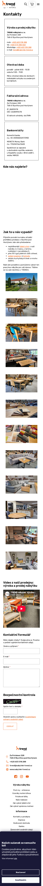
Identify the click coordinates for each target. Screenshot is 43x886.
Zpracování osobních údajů (21, 830)
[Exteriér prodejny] (21, 290)
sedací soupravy (14, 256)
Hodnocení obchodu (21, 823)
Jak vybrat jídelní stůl (21, 803)
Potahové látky (21, 796)
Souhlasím (20, 880)
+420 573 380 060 (18, 45)
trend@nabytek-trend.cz (23, 50)
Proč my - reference (21, 790)
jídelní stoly (24, 246)
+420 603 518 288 (19, 42)
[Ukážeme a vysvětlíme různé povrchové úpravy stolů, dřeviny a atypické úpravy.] (22, 417)
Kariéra (21, 826)
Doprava (21, 820)
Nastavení (20, 872)
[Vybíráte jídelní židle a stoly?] (22, 316)
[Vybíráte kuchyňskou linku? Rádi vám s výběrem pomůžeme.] (22, 518)
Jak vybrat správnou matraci (21, 806)
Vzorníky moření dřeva (21, 793)
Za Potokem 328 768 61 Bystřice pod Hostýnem (23, 756)
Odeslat (10, 726)
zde (15, 858)
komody (26, 256)
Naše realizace (21, 800)
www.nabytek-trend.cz (20, 769)
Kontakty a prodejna (21, 817)
